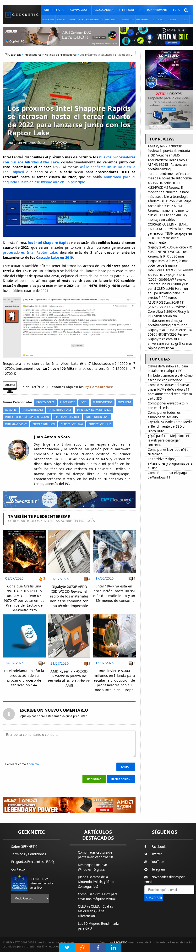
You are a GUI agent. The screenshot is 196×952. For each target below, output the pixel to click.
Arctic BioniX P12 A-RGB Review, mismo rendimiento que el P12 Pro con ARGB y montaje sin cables (168, 213)
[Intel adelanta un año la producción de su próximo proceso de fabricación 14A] (24, 615)
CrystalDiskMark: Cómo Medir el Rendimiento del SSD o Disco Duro (170, 426)
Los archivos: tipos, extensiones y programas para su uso (170, 463)
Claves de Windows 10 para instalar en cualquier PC (168, 368)
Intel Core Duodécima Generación (27, 417)
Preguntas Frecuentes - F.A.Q (32, 862)
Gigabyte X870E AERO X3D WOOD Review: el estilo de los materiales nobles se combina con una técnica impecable (69, 596)
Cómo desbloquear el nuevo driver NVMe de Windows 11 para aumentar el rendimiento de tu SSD (170, 392)
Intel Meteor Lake (60, 409)
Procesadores (48, 20)
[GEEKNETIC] (21, 15)
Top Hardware (157, 9)
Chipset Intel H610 (100, 424)
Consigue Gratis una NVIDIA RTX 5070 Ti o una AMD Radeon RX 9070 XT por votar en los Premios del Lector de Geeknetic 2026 (24, 598)
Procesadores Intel (67, 417)
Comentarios (101, 387)
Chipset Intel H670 (44, 424)
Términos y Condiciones (28, 854)
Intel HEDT (124, 402)
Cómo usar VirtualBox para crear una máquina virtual (98, 896)
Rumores (10, 409)
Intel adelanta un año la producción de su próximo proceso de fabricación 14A (24, 677)
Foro (176, 9)
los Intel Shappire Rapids (49, 242)
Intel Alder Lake (33, 409)
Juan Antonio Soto (30, 142)
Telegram (158, 869)
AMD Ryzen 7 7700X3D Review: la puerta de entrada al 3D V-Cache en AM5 (69, 678)
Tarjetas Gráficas (76, 20)
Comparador (79, 9)
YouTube (158, 862)
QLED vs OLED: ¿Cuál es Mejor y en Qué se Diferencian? (95, 911)
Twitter (157, 854)
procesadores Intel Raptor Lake (30, 252)
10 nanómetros (102, 402)
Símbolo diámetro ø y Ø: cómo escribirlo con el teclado (170, 377)
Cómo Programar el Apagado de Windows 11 (169, 475)
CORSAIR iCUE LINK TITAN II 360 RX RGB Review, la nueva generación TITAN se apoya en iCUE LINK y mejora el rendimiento (170, 233)
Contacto (18, 869)
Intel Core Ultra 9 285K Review (170, 270)
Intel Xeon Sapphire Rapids (94, 409)
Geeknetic (14, 54)
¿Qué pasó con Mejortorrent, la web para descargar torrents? (169, 440)
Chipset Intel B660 (72, 424)
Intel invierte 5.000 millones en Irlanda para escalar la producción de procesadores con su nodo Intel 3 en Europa (114, 680)
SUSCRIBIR (154, 898)
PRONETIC (120, 942)
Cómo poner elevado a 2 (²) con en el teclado (168, 405)
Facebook (159, 846)
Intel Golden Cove (97, 417)
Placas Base (62, 20)
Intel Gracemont (16, 424)
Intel (84, 402)
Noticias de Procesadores (60, 54)
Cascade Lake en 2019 (54, 257)
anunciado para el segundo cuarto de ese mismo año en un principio (69, 179)
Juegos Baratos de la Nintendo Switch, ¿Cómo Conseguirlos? (96, 882)
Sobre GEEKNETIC (24, 846)
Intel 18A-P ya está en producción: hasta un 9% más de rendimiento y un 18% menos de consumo (114, 593)
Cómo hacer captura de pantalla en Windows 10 (95, 854)
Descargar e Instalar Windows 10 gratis (92, 867)
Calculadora (104, 9)
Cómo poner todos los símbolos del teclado (164, 414)
